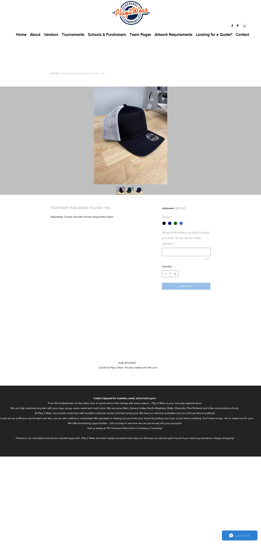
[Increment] (175, 273)
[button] (245, 25)
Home (54, 73)
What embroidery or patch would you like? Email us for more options (185, 238)
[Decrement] (164, 273)
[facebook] (232, 25)
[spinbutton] (170, 273)
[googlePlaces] (237, 25)
